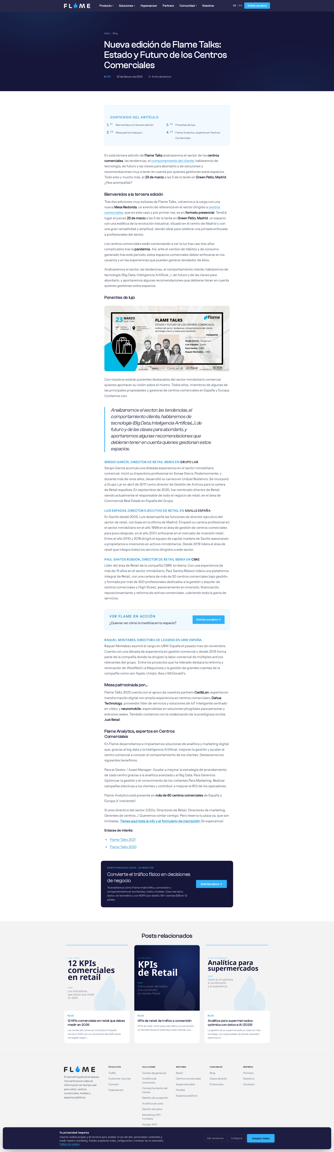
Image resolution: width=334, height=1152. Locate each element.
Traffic (112, 1073)
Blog (115, 33)
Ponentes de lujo (185, 125)
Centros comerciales (188, 1078)
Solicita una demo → (208, 619)
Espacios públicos (186, 1095)
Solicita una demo (257, 5)
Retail (179, 1073)
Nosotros (208, 5)
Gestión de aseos (152, 1109)
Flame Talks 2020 (123, 847)
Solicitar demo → (211, 884)
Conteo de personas (154, 1073)
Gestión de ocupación (155, 1097)
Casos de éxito (218, 1078)
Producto (106, 5)
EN (240, 5)
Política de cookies (69, 1144)
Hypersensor (149, 5)
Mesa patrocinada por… (130, 132)
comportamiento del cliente (172, 161)
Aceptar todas (260, 1138)
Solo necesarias (215, 1138)
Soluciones (127, 5)
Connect (113, 1084)
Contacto (249, 1084)
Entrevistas (216, 1084)
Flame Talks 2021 (123, 840)
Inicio (107, 33)
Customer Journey (119, 1078)
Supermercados (185, 1084)
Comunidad (188, 5)
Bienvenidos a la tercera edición (135, 125)
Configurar (237, 1138)
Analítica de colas (152, 1103)
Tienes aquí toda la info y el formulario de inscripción (160, 821)
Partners (168, 5)
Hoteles (180, 1090)
